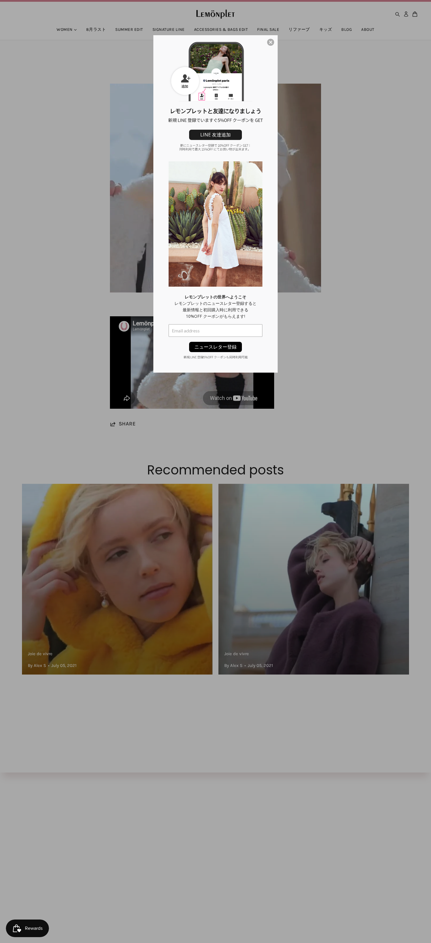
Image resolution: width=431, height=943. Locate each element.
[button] (270, 42)
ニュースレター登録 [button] (215, 347)
